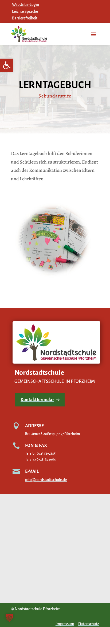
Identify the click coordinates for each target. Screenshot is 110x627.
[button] (9, 617)
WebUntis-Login (25, 4)
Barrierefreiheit (24, 18)
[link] (6, 65)
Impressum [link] (65, 624)
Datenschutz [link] (88, 624)
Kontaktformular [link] (37, 399)
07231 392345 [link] (46, 453)
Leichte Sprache (25, 11)
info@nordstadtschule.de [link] (46, 480)
